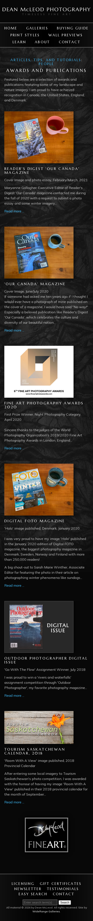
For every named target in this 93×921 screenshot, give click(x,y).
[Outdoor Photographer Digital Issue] (39, 650)
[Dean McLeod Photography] (46, 20)
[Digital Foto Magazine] (39, 513)
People (46, 64)
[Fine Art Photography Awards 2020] (39, 395)
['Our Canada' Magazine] (39, 276)
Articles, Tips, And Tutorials (45, 60)
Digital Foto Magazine (34, 521)
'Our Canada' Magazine (35, 284)
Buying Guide (73, 28)
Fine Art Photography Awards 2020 (44, 405)
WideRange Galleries (46, 911)
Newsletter (28, 889)
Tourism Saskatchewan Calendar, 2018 (34, 751)
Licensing (23, 883)
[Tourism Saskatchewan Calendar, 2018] (39, 741)
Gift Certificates (60, 883)
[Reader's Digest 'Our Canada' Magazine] (39, 161)
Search (64, 902)
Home (11, 28)
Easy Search (33, 894)
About (42, 42)
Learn (19, 42)
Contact (69, 42)
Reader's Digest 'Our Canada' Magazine (42, 170)
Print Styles (25, 35)
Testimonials (63, 889)
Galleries (37, 28)
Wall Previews (65, 35)
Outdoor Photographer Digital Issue (46, 660)
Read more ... (14, 211)
